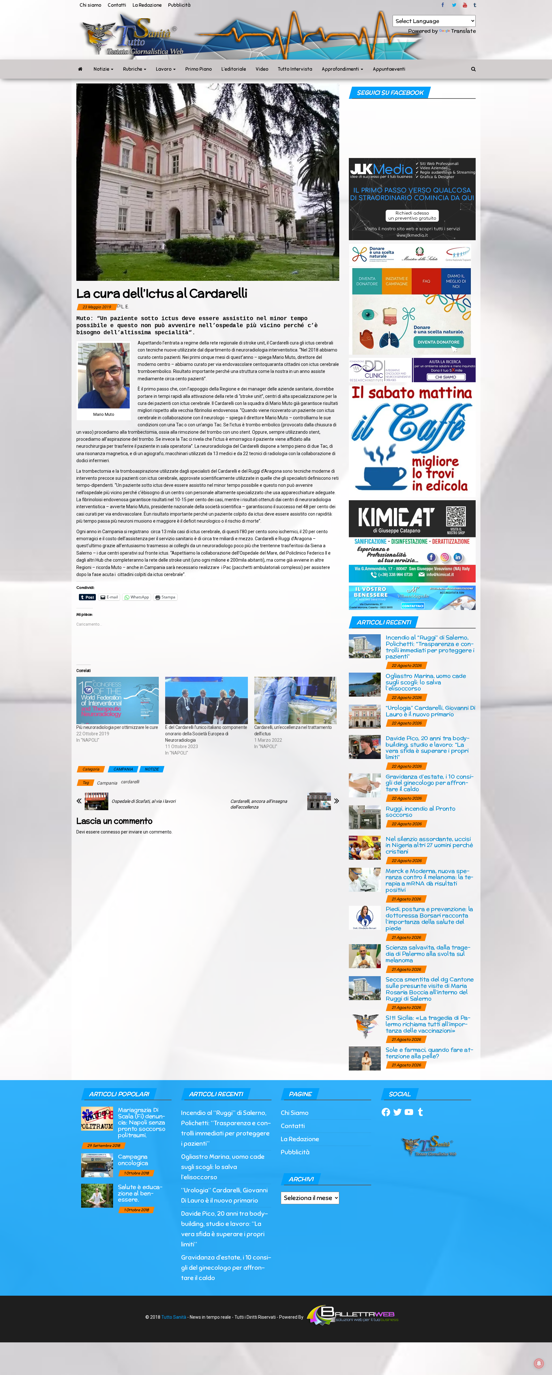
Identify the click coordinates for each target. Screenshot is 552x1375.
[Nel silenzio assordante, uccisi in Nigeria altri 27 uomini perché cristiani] (365, 847)
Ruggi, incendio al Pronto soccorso (420, 811)
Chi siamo (90, 5)
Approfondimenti (341, 69)
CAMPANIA (123, 769)
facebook (444, 5)
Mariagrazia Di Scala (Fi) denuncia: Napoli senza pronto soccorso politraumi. (141, 1122)
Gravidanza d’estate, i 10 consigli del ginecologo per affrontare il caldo (430, 782)
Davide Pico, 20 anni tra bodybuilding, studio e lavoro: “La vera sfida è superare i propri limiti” (428, 747)
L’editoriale (233, 69)
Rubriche (133, 69)
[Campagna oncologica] (97, 1165)
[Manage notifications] (539, 1363)
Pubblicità (179, 5)
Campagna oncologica (133, 1159)
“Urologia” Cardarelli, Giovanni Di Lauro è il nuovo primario (430, 711)
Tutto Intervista (295, 69)
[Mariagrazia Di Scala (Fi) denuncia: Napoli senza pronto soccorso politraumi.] (97, 1118)
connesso (110, 831)
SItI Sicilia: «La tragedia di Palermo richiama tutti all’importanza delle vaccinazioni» (428, 1024)
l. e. (125, 306)
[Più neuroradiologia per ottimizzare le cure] (117, 700)
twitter (454, 5)
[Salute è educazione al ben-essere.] (97, 1195)
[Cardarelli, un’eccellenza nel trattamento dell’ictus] (295, 700)
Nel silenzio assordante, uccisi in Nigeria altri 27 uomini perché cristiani (429, 845)
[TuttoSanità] (80, 69)
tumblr (475, 5)
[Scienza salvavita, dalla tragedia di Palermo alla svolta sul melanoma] (365, 956)
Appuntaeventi (389, 69)
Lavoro (164, 69)
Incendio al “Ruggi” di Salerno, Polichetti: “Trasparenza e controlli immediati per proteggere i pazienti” (430, 646)
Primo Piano (198, 69)
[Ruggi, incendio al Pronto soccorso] (365, 816)
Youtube (465, 5)
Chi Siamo (295, 1113)
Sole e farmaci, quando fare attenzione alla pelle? (429, 1053)
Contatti (117, 5)
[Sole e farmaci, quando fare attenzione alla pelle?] (365, 1058)
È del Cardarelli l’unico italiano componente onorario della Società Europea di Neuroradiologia (206, 734)
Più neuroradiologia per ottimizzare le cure (117, 727)
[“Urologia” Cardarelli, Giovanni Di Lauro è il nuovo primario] (365, 716)
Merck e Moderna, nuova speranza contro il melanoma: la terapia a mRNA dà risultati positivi (429, 880)
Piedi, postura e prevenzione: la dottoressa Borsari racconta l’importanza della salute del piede (429, 918)
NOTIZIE (152, 769)
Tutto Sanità (173, 1317)
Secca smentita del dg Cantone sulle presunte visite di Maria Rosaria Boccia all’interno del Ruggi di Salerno (430, 988)
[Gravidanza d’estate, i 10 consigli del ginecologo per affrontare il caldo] (365, 784)
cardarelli (130, 781)
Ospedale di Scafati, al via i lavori (143, 801)
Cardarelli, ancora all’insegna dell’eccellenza (258, 804)
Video (262, 69)
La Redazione (147, 5)
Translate (463, 31)
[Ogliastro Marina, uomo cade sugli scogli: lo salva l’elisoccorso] (365, 684)
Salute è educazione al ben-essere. (140, 1193)
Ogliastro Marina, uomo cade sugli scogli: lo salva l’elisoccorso (426, 682)
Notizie (102, 69)
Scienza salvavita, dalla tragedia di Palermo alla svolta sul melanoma (428, 953)
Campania (107, 783)
